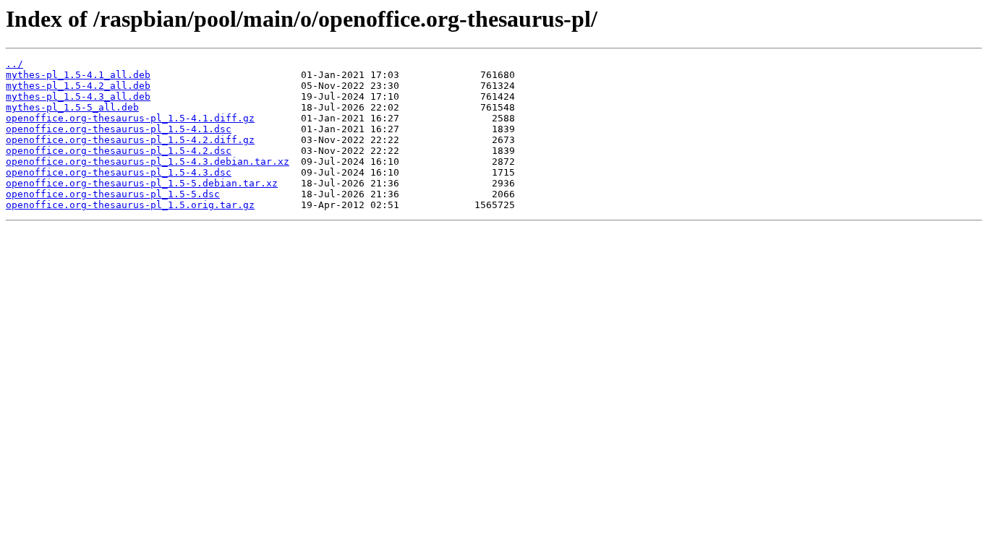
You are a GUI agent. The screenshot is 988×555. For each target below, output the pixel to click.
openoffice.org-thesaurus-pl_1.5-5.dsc (113, 194)
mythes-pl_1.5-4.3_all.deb (78, 96)
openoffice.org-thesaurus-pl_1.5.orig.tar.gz (130, 204)
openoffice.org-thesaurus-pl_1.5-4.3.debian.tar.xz (147, 161)
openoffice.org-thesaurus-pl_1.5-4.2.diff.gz (130, 139)
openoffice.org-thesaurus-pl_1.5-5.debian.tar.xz (142, 183)
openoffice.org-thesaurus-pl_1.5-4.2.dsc (118, 150)
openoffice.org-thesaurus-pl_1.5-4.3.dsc (118, 172)
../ (14, 64)
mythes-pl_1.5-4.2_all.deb (78, 85)
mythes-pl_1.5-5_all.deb (72, 107)
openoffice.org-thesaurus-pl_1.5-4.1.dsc (118, 129)
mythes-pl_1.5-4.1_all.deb (78, 74)
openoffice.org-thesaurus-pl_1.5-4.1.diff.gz (130, 118)
